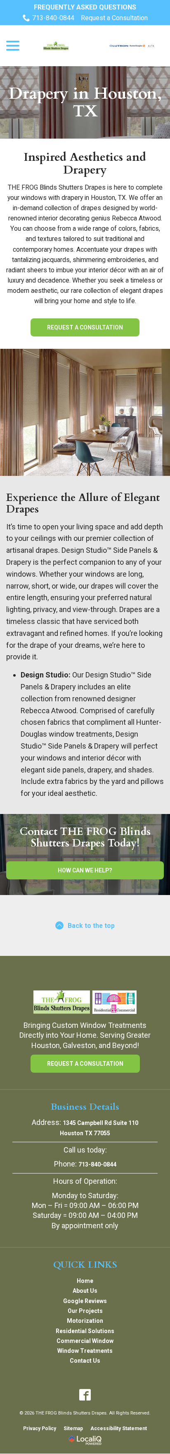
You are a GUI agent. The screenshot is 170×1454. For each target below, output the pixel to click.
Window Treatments (85, 1350)
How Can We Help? (85, 870)
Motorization (85, 1320)
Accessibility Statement (118, 1428)
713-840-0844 (53, 18)
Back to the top (91, 926)
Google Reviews (85, 1301)
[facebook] (85, 1395)
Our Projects (85, 1311)
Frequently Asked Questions (85, 7)
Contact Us (85, 1360)
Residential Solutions (85, 1331)
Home (85, 1281)
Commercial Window (85, 1341)
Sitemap (73, 1428)
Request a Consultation (114, 18)
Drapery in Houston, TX (85, 102)
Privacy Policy (39, 1428)
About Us (85, 1290)
